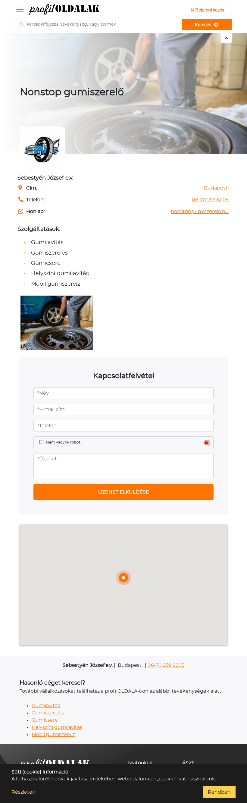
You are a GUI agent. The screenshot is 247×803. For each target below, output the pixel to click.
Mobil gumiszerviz (53, 734)
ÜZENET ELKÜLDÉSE (123, 492)
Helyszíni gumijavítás (57, 727)
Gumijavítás (46, 705)
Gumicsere (45, 720)
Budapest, (216, 188)
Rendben (219, 792)
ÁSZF (188, 763)
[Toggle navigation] (20, 9)
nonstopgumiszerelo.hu (200, 211)
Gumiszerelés (48, 712)
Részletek (23, 792)
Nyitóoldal (140, 763)
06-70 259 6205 (210, 199)
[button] (123, 577)
